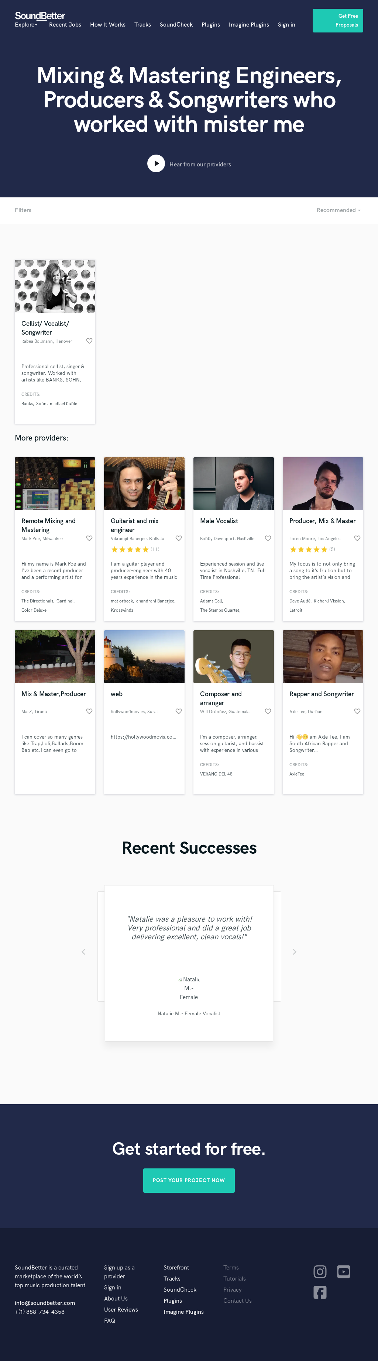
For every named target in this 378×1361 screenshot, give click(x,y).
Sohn (41, 404)
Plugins (211, 24)
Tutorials (234, 1278)
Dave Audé (299, 601)
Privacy (232, 1289)
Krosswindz (122, 610)
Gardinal (64, 601)
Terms (231, 1267)
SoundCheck (176, 24)
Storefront (176, 1267)
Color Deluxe (34, 610)
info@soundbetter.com (45, 1303)
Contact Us (237, 1301)
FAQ (109, 1320)
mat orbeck (122, 601)
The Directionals (37, 601)
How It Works (108, 24)
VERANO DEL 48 (216, 774)
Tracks (142, 24)
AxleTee (296, 774)
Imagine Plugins (249, 24)
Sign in (286, 24)
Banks (27, 404)
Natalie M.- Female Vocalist (189, 1014)
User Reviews (121, 1309)
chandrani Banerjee (155, 601)
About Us (116, 1298)
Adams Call (211, 601)
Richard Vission (329, 601)
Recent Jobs (65, 24)
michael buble (63, 404)
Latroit (295, 610)
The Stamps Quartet (219, 610)
